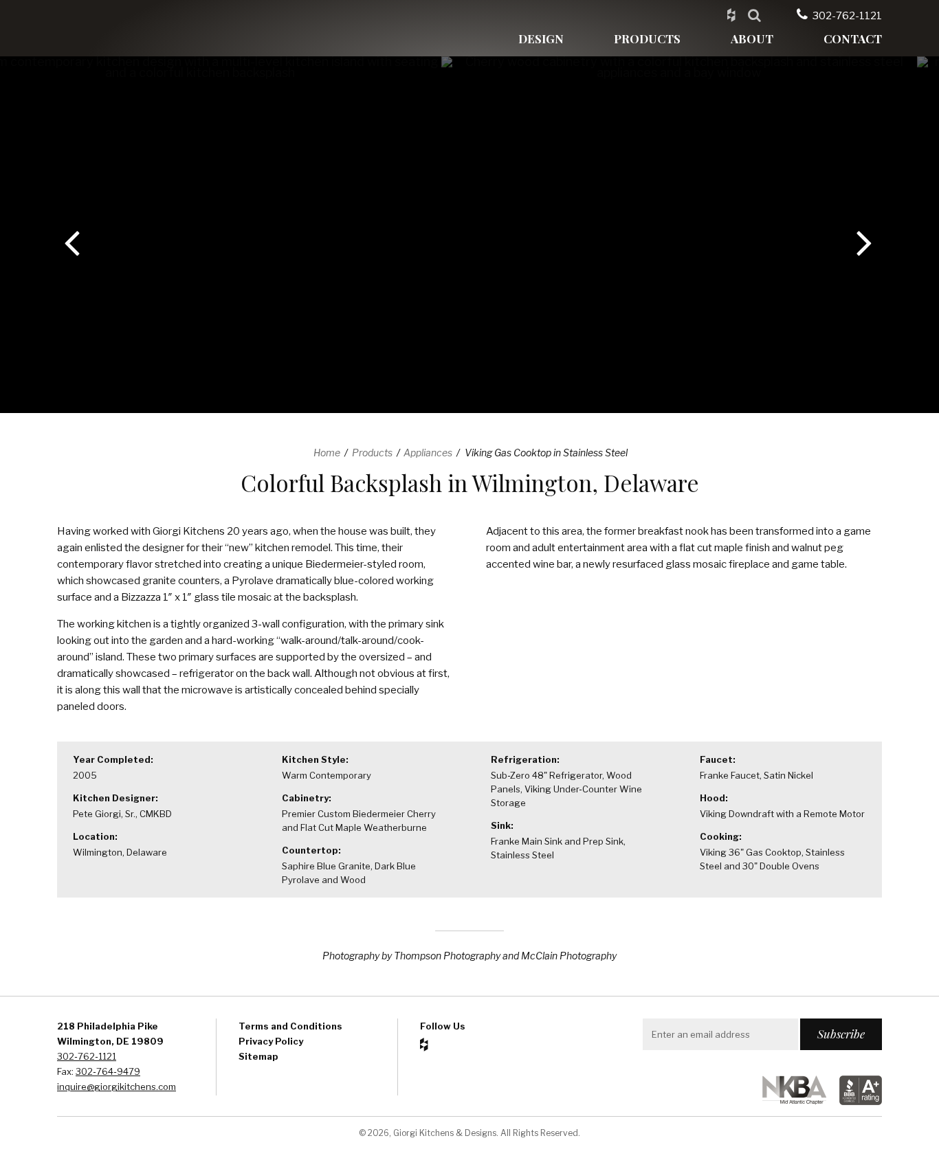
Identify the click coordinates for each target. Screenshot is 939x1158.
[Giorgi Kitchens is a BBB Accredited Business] (855, 1101)
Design (541, 38)
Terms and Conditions (290, 1026)
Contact (853, 38)
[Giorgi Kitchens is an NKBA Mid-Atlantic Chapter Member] (788, 1101)
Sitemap (258, 1056)
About (752, 38)
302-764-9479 (108, 1071)
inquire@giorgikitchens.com (116, 1086)
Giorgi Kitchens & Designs (122, 28)
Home (326, 452)
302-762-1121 (847, 16)
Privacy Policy (271, 1041)
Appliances (428, 452)
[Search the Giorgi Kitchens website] (754, 14)
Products (647, 38)
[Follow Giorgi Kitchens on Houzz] (731, 14)
